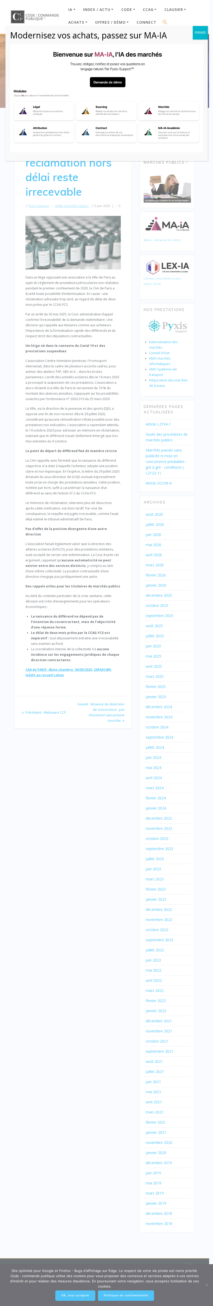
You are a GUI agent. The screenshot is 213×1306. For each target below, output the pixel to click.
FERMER (200, 32)
